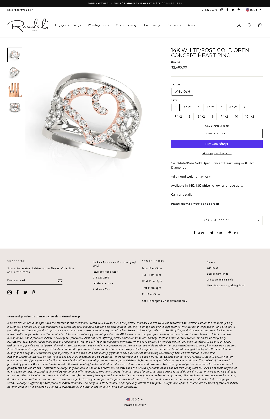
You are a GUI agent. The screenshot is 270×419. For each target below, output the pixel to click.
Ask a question (217, 220)
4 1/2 (187, 107)
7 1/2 (178, 116)
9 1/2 (224, 116)
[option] (135, 3)
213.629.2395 (210, 10)
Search (211, 262)
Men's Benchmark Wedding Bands (226, 285)
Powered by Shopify (135, 404)
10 (236, 116)
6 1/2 (233, 107)
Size (174, 100)
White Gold (182, 91)
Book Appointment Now (20, 10)
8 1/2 (201, 116)
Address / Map (101, 289)
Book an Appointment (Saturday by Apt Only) (114, 264)
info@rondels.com (103, 283)
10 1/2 (249, 116)
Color (176, 84)
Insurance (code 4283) (105, 272)
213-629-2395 (101, 277)
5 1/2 (210, 107)
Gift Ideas (212, 268)
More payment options (217, 153)
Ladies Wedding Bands (220, 279)
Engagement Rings (217, 274)
